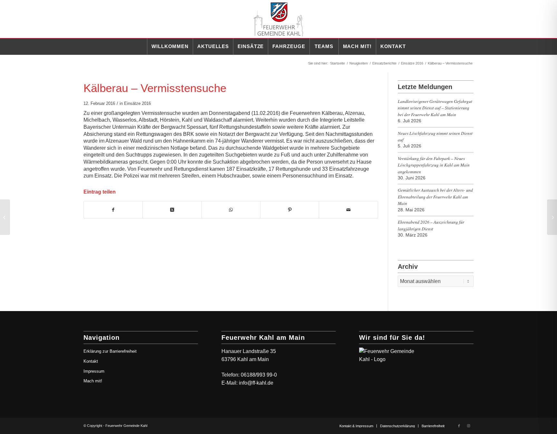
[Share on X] (172, 209)
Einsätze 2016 (137, 103)
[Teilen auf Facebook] (113, 209)
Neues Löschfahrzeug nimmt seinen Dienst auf (435, 136)
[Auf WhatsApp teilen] (231, 209)
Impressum (93, 371)
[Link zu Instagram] (469, 425)
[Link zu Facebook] (459, 425)
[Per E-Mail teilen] (348, 209)
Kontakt (90, 361)
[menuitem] (170, 46)
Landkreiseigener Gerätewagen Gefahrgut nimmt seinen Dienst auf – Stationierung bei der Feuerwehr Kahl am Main (435, 107)
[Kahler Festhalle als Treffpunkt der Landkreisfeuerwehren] (5, 217)
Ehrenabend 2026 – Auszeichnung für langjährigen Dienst (431, 225)
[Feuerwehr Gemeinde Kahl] (278, 19)
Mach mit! (92, 380)
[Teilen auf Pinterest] (289, 209)
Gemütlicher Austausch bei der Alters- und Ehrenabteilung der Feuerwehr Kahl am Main (435, 196)
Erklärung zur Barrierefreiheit (110, 351)
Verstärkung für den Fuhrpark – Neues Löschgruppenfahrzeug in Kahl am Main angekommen (434, 165)
